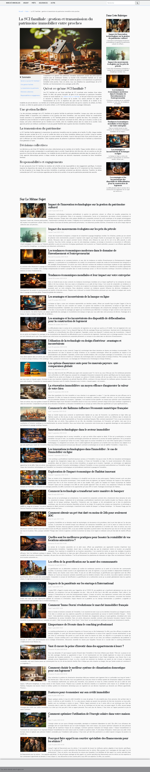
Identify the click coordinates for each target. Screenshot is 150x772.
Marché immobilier (13, 3)
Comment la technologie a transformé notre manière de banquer (86, 491)
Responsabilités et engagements (30, 95)
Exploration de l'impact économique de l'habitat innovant (81, 471)
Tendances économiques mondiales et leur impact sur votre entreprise (118, 124)
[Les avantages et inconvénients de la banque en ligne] (118, 141)
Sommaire (26, 77)
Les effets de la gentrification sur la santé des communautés (82, 561)
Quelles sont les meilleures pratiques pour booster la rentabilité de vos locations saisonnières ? (89, 539)
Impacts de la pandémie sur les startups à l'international (81, 583)
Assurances (43, 3)
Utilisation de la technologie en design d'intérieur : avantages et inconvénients (84, 342)
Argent (26, 3)
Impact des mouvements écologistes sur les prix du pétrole (118, 64)
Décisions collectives (27, 92)
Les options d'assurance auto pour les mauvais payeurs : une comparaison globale (83, 365)
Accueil (21, 11)
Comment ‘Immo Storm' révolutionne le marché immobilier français (88, 605)
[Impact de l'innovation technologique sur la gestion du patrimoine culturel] (118, 25)
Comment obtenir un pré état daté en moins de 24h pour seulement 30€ (87, 514)
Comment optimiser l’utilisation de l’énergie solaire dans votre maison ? (89, 715)
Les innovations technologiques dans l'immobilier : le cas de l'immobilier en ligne (82, 451)
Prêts (34, 3)
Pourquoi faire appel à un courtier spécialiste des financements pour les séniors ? (88, 740)
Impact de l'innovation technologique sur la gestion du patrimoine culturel (118, 36)
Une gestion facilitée (27, 84)
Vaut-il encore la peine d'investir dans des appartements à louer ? (86, 646)
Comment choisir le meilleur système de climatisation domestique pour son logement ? (86, 669)
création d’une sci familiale (71, 96)
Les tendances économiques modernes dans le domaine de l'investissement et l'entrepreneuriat (118, 94)
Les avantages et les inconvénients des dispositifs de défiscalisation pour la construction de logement (118, 181)
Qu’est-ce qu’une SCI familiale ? (30, 81)
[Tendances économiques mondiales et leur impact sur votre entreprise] (118, 113)
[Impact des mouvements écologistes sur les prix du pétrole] (118, 53)
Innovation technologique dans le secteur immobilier (79, 429)
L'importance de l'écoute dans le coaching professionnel (80, 624)
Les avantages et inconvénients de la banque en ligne (118, 152)
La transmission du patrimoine (30, 88)
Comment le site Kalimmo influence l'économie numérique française (88, 408)
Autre (53, 3)
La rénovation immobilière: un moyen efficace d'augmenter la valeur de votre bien (88, 387)
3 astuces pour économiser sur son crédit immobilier (79, 692)
